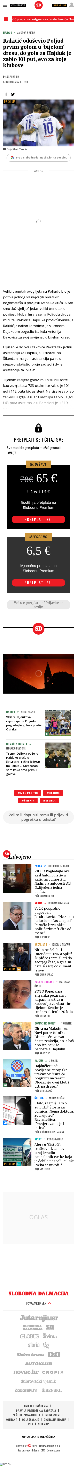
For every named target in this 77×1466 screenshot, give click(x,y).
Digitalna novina (55, 1419)
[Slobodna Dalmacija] (38, 5)
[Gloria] (33, 1345)
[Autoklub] (38, 1363)
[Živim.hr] (50, 1336)
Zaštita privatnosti (26, 1415)
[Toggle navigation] (5, 5)
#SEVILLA (49, 800)
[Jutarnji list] (38, 1318)
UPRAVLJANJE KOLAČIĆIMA (38, 1437)
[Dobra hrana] (31, 1354)
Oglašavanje (30, 1419)
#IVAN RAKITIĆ (27, 793)
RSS (30, 1424)
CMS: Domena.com (50, 1450)
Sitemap (43, 1424)
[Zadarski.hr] (26, 1390)
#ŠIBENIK (28, 800)
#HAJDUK (53, 793)
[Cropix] (52, 1372)
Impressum (52, 1415)
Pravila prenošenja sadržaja (36, 1410)
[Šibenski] (51, 1390)
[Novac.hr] (26, 1372)
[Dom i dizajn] (54, 1354)
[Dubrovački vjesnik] (39, 1381)
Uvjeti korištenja (36, 1406)
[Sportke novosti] (50, 1327)
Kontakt (11, 1419)
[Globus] (30, 1336)
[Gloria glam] (46, 1345)
